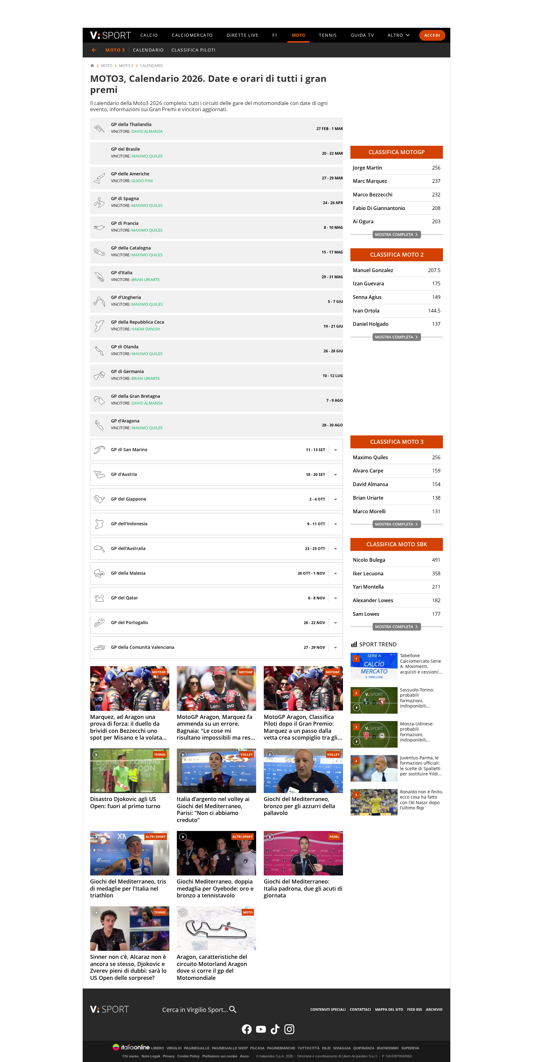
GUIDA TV (362, 35)
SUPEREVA (410, 1048)
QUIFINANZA (363, 1048)
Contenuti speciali (328, 1009)
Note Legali (151, 1056)
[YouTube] (261, 1032)
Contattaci (360, 1009)
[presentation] (335, 450)
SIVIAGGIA (342, 1048)
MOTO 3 (126, 66)
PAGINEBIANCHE (281, 1048)
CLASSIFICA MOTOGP (397, 152)
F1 (275, 35)
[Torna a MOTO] (94, 50)
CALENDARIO (148, 50)
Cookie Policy (188, 1056)
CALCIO (149, 35)
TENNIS (328, 35)
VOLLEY (247, 754)
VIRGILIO (174, 1048)
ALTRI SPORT (156, 836)
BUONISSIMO (388, 1048)
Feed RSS (414, 1009)
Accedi (432, 35)
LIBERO (157, 1048)
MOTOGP (159, 672)
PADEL (334, 836)
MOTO (298, 35)
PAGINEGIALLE (196, 1048)
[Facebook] (247, 1032)
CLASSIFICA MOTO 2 (397, 254)
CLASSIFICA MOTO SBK (396, 544)
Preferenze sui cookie (219, 1056)
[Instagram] (289, 1032)
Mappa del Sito (389, 1009)
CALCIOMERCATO (192, 35)
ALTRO (395, 35)
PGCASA (257, 1048)
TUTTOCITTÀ (309, 1048)
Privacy (169, 1056)
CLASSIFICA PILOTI (193, 50)
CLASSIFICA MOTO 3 (397, 441)
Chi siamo (130, 1056)
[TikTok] (275, 1032)
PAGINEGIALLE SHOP (230, 1048)
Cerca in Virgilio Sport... (195, 1009)
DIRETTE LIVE (242, 35)
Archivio (434, 1009)
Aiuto (244, 1056)
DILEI (326, 1048)
